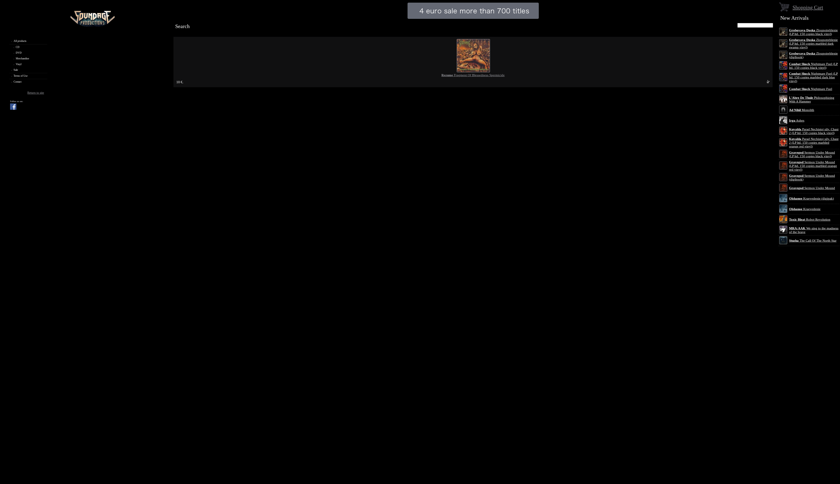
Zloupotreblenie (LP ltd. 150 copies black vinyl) (813, 32)
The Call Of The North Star (812, 240)
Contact (17, 81)
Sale (16, 69)
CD (17, 47)
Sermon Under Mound (812, 188)
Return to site (35, 92)
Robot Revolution (809, 219)
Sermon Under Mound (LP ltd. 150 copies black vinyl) (812, 154)
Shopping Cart (808, 7)
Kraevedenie (805, 209)
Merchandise (22, 58)
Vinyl (18, 64)
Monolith (801, 110)
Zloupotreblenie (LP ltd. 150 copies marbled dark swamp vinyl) (813, 43)
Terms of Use (21, 75)
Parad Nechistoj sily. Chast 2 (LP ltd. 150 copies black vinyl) (813, 131)
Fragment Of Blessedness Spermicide (473, 75)
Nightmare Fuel (810, 89)
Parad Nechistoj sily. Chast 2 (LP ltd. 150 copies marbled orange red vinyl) (813, 142)
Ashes (796, 120)
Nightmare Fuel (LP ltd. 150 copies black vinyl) (813, 65)
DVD (19, 52)
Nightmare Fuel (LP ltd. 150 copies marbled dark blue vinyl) (813, 77)
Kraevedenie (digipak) (811, 198)
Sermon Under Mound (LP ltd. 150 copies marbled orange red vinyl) (813, 165)
